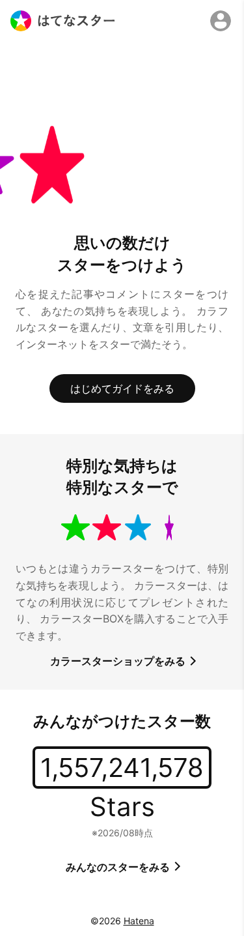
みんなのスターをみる (119, 866)
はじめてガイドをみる (122, 388)
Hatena (139, 920)
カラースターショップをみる (119, 660)
